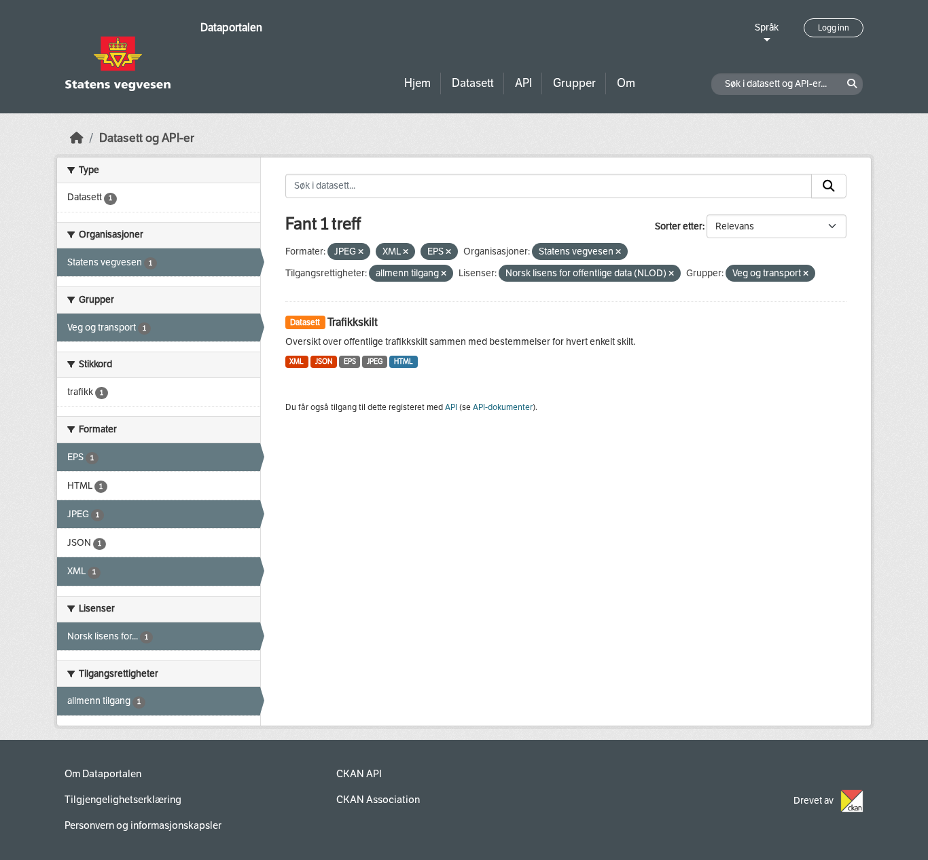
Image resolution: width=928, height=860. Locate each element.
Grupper (574, 83)
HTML (403, 361)
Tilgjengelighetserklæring (123, 799)
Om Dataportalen (103, 774)
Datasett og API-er (146, 138)
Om (626, 83)
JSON (323, 361)
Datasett (473, 83)
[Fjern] (360, 252)
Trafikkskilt (352, 322)
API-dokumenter (503, 407)
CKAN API (359, 774)
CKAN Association (378, 799)
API (523, 83)
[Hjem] (77, 138)
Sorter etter (678, 226)
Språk (767, 27)
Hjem (417, 83)
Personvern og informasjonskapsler (143, 825)
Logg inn (833, 28)
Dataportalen (231, 27)
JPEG (374, 361)
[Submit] (828, 186)
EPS (350, 361)
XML (296, 361)
